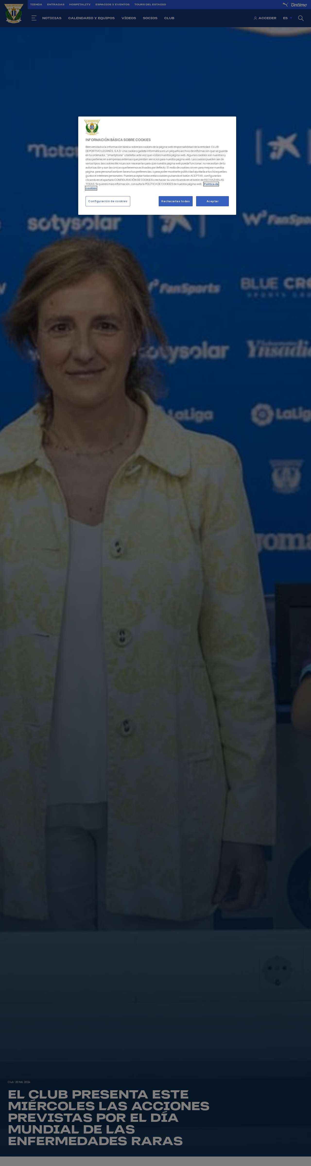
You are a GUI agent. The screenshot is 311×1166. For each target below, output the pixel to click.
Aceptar (213, 201)
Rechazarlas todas (175, 201)
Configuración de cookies (108, 201)
